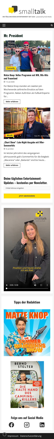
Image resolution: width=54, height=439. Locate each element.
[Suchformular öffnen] (52, 25)
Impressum (13, 436)
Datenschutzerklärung (30, 436)
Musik (10, 135)
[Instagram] (26, 425)
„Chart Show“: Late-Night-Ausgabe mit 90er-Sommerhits (27, 123)
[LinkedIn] (42, 425)
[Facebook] (11, 425)
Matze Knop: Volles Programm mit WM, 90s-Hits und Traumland (27, 56)
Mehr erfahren (13, 102)
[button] (4, 25)
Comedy (11, 68)
